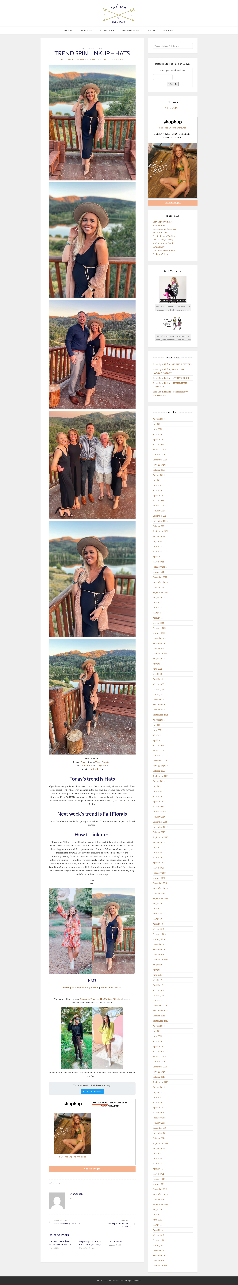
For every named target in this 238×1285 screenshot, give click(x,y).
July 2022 (157, 663)
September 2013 (160, 1204)
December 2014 (160, 1128)
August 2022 (159, 658)
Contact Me (168, 30)
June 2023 (157, 607)
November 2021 (160, 704)
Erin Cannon (67, 59)
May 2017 (157, 980)
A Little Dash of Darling (164, 236)
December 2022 (160, 638)
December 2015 (160, 1066)
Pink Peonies (159, 225)
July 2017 (157, 969)
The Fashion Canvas (111, 987)
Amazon (86, 765)
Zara (83, 762)
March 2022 (158, 684)
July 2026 (157, 424)
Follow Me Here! (173, 108)
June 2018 (157, 913)
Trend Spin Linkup (130, 30)
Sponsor (151, 30)
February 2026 (160, 449)
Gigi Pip (102, 765)
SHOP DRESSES (119, 1103)
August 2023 (159, 597)
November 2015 (160, 1071)
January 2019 (159, 878)
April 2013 (158, 1230)
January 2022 (159, 694)
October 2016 (159, 1015)
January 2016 (159, 1061)
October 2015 (159, 1077)
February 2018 (160, 934)
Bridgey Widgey (160, 254)
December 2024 (160, 515)
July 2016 (157, 1031)
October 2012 (159, 1260)
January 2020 (159, 816)
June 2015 (157, 1097)
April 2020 (158, 801)
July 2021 (157, 725)
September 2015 (160, 1082)
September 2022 (160, 653)
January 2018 (159, 939)
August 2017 (159, 964)
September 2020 (160, 776)
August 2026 (159, 419)
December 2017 (160, 944)
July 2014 (157, 1153)
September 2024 (160, 531)
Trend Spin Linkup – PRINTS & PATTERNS (173, 364)
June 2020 (157, 791)
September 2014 (160, 1143)
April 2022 (158, 679)
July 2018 (157, 908)
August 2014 (159, 1148)
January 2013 (159, 1245)
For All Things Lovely (163, 239)
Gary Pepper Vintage (163, 221)
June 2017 (157, 975)
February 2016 (160, 1056)
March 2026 (158, 444)
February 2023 (160, 628)
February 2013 (160, 1240)
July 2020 (157, 786)
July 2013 (157, 1214)
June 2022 (157, 669)
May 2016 (157, 1041)
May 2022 (157, 674)
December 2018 (160, 883)
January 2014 (159, 1184)
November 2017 (160, 949)
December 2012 (160, 1250)
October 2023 (159, 587)
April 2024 (158, 556)
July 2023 (157, 602)
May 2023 (157, 612)
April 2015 (158, 1107)
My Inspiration (107, 30)
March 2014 (158, 1174)
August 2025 (159, 475)
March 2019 (158, 867)
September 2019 (160, 837)
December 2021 (160, 699)
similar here (95, 769)
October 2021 (159, 709)
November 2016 (160, 1010)
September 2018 (160, 898)
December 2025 (160, 459)
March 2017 (158, 990)
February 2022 (160, 689)
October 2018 (159, 893)
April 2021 (158, 740)
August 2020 (159, 781)
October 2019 (159, 832)
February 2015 (160, 1117)
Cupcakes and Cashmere (164, 229)
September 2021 (160, 714)
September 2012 (160, 1265)
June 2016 (157, 1036)
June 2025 (157, 485)
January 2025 (159, 510)
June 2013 (157, 1219)
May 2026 (157, 434)
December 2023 (160, 577)
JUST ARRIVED (100, 1103)
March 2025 (158, 500)
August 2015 (159, 1087)
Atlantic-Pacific (160, 232)
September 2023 (160, 592)
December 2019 (160, 822)
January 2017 (159, 1000)
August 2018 (159, 903)
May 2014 (157, 1163)
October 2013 (159, 1199)
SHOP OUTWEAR (110, 1106)
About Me (68, 30)
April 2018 (158, 924)
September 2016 (160, 1020)
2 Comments (117, 59)
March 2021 (158, 745)
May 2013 (157, 1225)
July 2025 (157, 480)
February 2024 (160, 567)
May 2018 (157, 918)
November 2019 (160, 827)
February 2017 (160, 995)
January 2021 (159, 755)
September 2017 (160, 959)
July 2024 (157, 541)
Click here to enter (92, 1091)
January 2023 (159, 633)
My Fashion (86, 30)
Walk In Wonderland (163, 243)
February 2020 (160, 811)
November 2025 (160, 464)
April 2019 (158, 862)
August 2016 (159, 1026)
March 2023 (158, 623)
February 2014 (160, 1179)
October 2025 (159, 470)
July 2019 (157, 847)
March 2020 (158, 806)
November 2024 (160, 521)
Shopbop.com (73, 1104)
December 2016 (160, 1005)
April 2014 (158, 1168)
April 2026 (158, 439)
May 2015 (157, 1102)
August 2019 (159, 842)
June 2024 (157, 546)
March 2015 (158, 1112)
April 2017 (158, 985)
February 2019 (160, 873)
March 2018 (158, 929)
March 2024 (158, 561)
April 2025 (158, 495)
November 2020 (160, 765)
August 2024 (159, 536)
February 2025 (160, 505)
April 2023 (158, 618)
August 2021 (159, 720)
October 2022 (159, 648)
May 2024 (157, 551)
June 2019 (157, 852)
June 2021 (157, 730)
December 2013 (160, 1189)
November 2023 (160, 582)
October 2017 (159, 954)
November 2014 (160, 1133)
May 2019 (157, 857)
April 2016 (158, 1046)
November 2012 (160, 1255)
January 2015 (159, 1122)
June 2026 (157, 429)
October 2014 (159, 1138)
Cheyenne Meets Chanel (164, 250)
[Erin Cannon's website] (70, 1198)
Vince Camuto (102, 762)
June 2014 (157, 1158)
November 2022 (160, 643)
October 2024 (159, 526)
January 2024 (159, 572)
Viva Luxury (158, 247)
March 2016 (158, 1051)
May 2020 (157, 796)
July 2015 (157, 1092)
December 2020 (160, 760)
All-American (115, 1241)
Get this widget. (92, 1169)
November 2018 (160, 888)
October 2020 (159, 771)
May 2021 (157, 735)
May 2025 (157, 490)
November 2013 (160, 1194)
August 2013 (159, 1209)
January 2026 (159, 454)
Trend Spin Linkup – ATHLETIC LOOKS (171, 378)
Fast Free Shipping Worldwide (72, 1157)
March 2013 (158, 1235)
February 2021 (160, 750)
